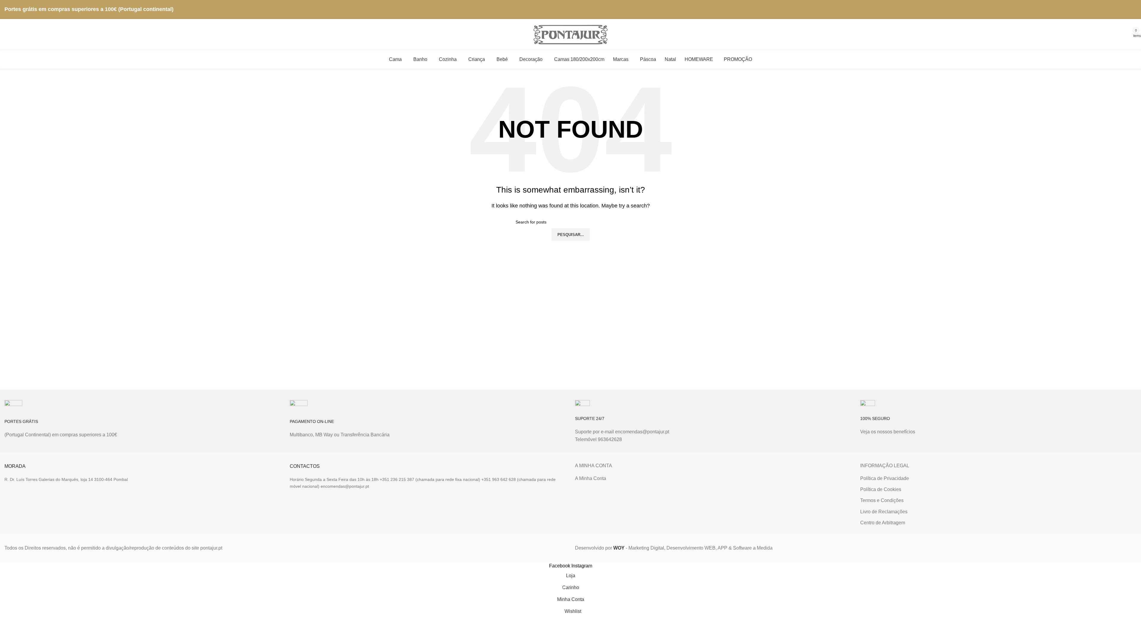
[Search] (1036, 35)
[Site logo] (570, 34)
